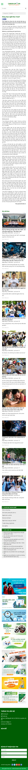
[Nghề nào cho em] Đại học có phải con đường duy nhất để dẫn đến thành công (14, 556)
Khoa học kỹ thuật (6, 518)
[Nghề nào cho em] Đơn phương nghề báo (13, 546)
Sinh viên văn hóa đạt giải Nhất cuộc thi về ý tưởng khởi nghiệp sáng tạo (14, 540)
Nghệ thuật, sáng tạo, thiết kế (9, 520)
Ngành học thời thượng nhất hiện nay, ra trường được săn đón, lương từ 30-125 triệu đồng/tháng (13, 260)
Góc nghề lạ (5, 526)
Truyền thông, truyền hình (8, 523)
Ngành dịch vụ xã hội (7, 515)
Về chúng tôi (5, 714)
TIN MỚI (11, 13)
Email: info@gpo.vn (6, 721)
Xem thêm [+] (5, 239)
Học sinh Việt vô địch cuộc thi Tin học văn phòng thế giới (13, 536)
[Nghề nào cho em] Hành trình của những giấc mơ (14, 552)
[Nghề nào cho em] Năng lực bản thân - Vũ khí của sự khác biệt (14, 543)
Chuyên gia (4, 716)
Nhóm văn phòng (6, 510)
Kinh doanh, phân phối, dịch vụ (9, 512)
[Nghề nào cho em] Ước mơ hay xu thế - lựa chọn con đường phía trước (13, 549)
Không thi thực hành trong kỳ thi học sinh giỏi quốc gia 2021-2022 (14, 533)
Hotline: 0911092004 (6, 724)
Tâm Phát (23, 768)
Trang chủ (5, 13)
